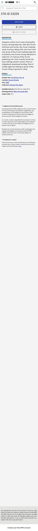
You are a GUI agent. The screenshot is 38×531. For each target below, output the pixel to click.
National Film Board (16, 85)
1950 (7, 82)
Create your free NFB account (18, 528)
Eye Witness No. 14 (18, 78)
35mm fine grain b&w (21, 91)
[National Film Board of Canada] (9, 2)
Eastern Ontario (14, 80)
